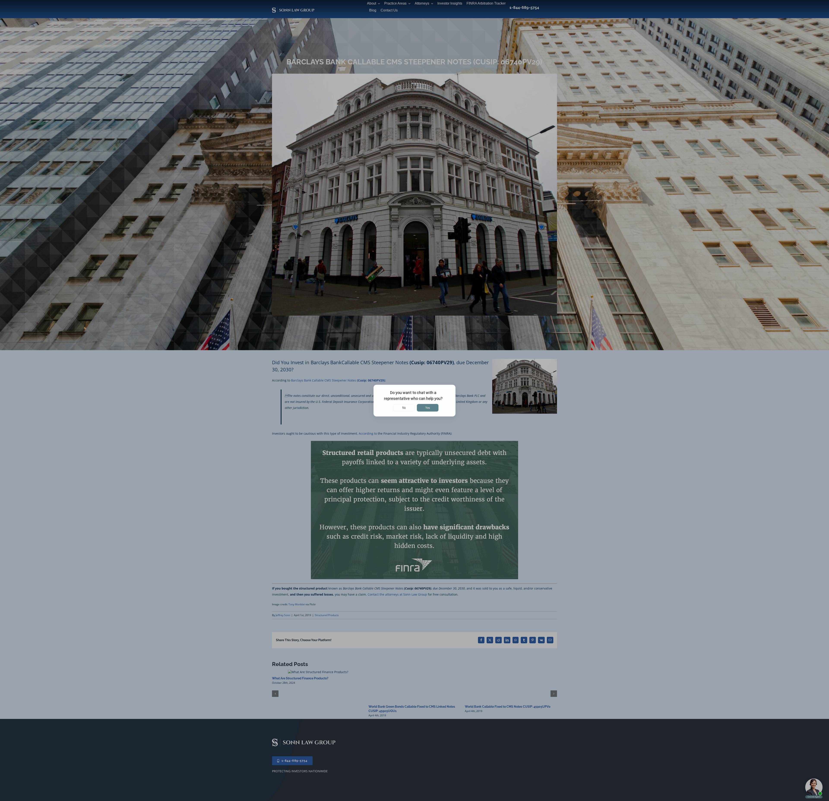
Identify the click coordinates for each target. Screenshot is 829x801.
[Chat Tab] (414, 400)
